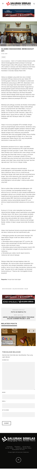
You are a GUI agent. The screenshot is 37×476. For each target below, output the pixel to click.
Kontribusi (26, 446)
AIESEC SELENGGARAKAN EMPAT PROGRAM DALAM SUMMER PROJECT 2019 (18, 317)
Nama (4, 392)
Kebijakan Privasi (18, 449)
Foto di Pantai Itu (18, 312)
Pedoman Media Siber (24, 448)
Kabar (3, 57)
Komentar (5, 359)
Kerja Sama (9, 448)
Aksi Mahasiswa (7, 288)
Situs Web (5, 410)
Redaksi (17, 446)
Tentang (9, 446)
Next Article (18, 315)
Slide (26, 288)
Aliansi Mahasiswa (18, 288)
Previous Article (18, 309)
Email (4, 401)
